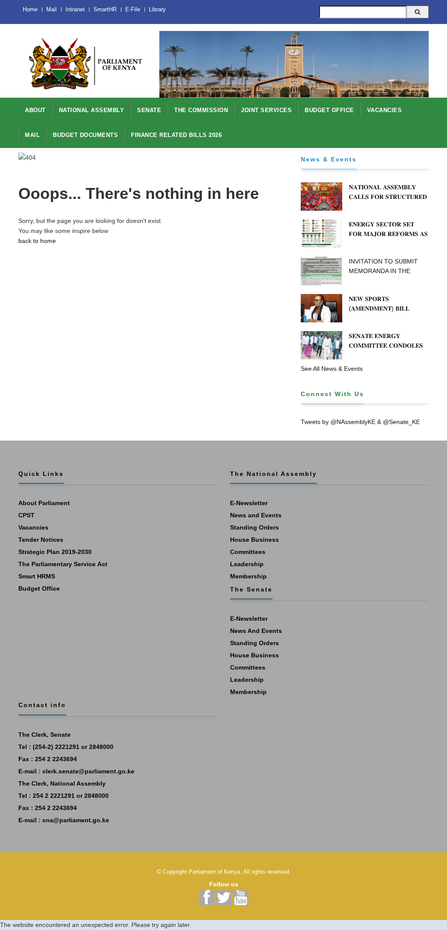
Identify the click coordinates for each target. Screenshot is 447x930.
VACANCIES (384, 110)
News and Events (256, 515)
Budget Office (39, 588)
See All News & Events (332, 368)
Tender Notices (40, 539)
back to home (37, 240)
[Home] (82, 59)
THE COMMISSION (201, 110)
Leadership (247, 564)
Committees (247, 551)
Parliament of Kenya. (215, 871)
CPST (26, 515)
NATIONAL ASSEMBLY (91, 110)
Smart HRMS (36, 576)
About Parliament (44, 502)
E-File (132, 9)
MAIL (32, 135)
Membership (248, 576)
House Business (254, 539)
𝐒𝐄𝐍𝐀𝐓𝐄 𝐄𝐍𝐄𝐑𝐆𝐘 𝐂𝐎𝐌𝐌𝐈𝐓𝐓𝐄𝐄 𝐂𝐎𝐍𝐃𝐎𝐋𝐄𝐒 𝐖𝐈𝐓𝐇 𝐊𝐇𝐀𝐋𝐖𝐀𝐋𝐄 (386, 345)
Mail (51, 9)
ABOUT (35, 110)
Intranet (75, 9)
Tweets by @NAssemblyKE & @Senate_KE (360, 421)
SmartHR (105, 9)
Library (157, 9)
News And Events (256, 630)
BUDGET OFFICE (329, 110)
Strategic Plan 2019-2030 (55, 551)
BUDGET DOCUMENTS (85, 135)
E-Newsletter (249, 502)
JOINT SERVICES (266, 110)
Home (30, 9)
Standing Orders (254, 527)
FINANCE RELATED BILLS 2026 (176, 135)
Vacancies (33, 527)
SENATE (149, 110)
